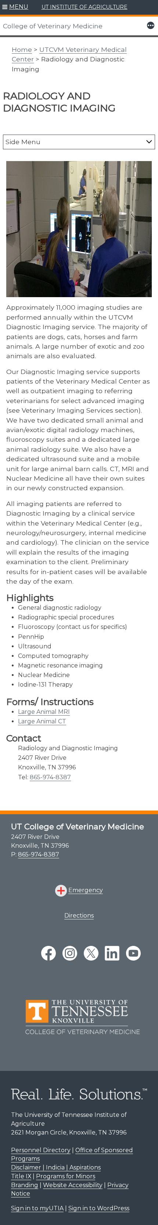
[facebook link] (48, 953)
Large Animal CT (42, 721)
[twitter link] (91, 953)
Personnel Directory (41, 1150)
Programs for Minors (65, 1176)
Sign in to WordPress (98, 1208)
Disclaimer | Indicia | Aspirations (56, 1167)
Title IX (21, 1176)
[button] (15, 7)
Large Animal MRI (44, 711)
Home (22, 49)
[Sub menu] (149, 141)
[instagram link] (69, 953)
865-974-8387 (50, 777)
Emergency (85, 890)
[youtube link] (133, 953)
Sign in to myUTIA (37, 1208)
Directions (79, 915)
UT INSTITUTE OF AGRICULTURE (85, 7)
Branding (24, 1185)
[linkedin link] (112, 953)
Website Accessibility (73, 1185)
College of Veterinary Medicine (53, 26)
